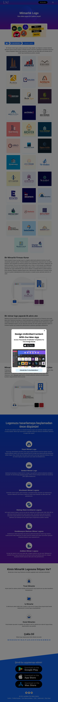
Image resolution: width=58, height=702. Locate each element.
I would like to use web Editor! (29, 368)
